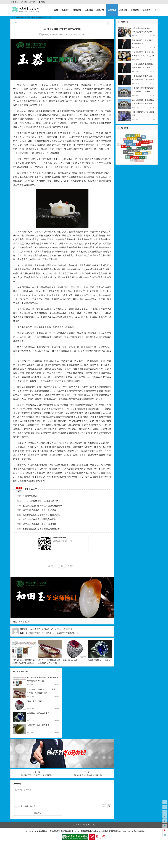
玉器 (137, 158)
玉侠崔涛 (140, 143)
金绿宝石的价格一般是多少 (38, 725)
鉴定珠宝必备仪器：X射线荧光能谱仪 (37, 519)
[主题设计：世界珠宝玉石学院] (75, 839)
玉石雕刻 (149, 151)
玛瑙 (132, 160)
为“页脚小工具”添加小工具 (84, 825)
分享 (72, 566)
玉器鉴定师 (123, 148)
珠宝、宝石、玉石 (70, 660)
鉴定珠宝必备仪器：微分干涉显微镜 (36, 524)
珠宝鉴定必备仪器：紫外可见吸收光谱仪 (38, 515)
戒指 (147, 153)
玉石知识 (89, 10)
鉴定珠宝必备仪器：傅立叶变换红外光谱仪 (39, 506)
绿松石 (138, 138)
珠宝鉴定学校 (130, 157)
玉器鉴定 (146, 156)
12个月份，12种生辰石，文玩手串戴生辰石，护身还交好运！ (49, 663)
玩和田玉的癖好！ (28, 496)
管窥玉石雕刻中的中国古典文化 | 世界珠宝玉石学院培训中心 (54, 633)
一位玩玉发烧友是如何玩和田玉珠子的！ (38, 501)
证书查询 (146, 10)
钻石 (131, 153)
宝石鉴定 (125, 141)
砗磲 (148, 146)
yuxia (44, 35)
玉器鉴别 (139, 149)
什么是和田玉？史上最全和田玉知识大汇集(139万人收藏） (143, 55)
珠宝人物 (100, 10)
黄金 (142, 158)
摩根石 (133, 148)
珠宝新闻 (66, 10)
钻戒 (138, 160)
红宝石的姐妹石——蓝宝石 (99, 660)
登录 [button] (43, 2)
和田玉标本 (126, 151)
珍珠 (149, 144)
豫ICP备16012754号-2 (127, 831)
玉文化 (128, 146)
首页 (56, 10)
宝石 (142, 154)
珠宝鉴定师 (141, 136)
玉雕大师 (134, 142)
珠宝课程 (77, 10)
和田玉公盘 (146, 139)
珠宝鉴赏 (135, 10)
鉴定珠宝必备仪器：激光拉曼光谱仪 (36, 510)
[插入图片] (109, 806)
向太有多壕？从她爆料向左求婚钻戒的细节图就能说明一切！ (23, 663)
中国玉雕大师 (134, 136)
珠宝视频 (123, 10)
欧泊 (125, 144)
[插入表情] (104, 806)
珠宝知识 (112, 10)
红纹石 (130, 140)
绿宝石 (136, 154)
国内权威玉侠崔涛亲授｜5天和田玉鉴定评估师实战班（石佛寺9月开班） (143, 31)
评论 (75, 35)
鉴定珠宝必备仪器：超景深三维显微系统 (38, 529)
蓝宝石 (126, 155)
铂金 (145, 148)
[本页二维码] (164, 835)
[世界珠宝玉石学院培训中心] (25, 12)
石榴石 (145, 141)
